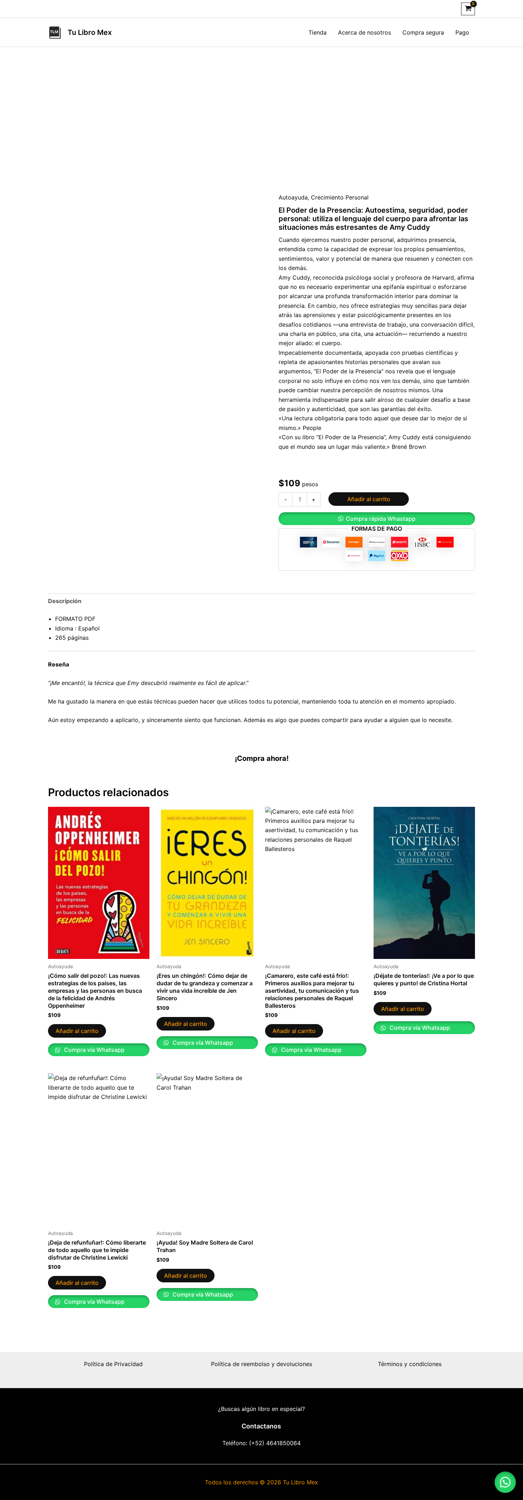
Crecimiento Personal (340, 197)
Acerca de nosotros (364, 32)
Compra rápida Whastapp (381, 518)
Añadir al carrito (368, 499)
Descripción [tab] (64, 600)
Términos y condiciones (410, 1363)
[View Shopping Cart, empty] (468, 8)
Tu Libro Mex (90, 32)
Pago (462, 32)
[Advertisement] (261, 120)
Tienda (317, 32)
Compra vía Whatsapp (94, 1049)
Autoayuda (293, 197)
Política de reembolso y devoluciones (261, 1363)
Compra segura (423, 32)
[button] (377, 518)
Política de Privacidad (113, 1363)
